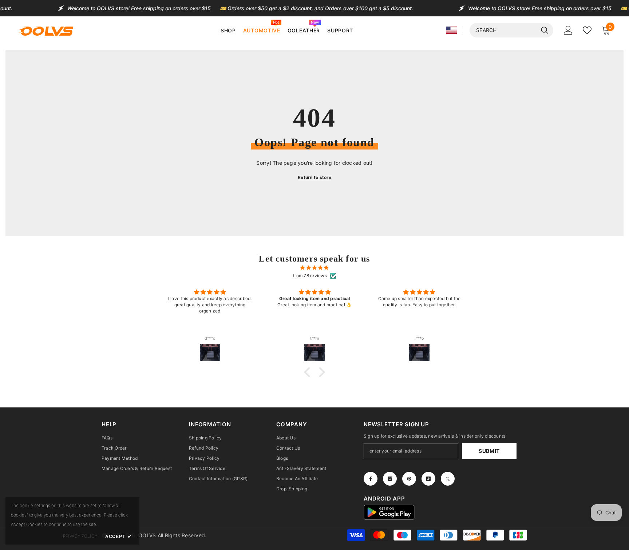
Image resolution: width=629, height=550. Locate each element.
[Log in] (568, 30)
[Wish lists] (587, 30)
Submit (489, 451)
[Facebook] (370, 479)
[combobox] (503, 30)
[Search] (511, 30)
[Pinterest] (409, 479)
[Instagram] (390, 479)
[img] (314, 268)
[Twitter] (448, 479)
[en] (451, 30)
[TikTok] (428, 479)
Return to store (314, 177)
